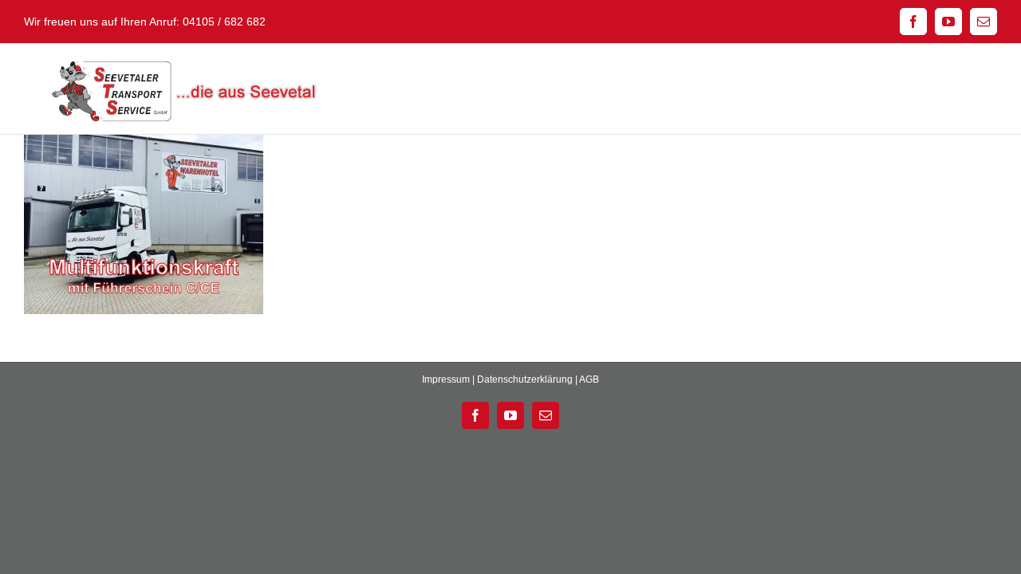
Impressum (446, 379)
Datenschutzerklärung (525, 379)
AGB (589, 379)
